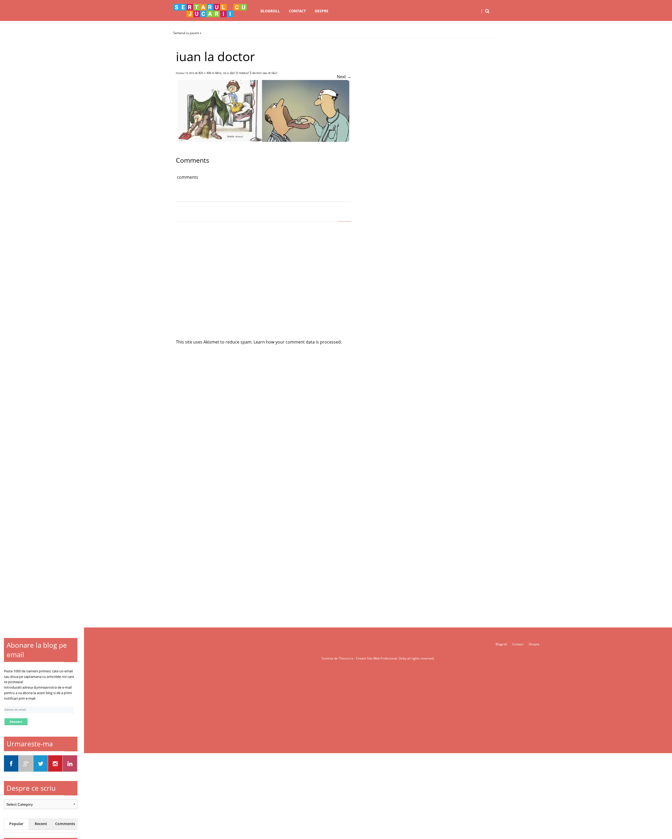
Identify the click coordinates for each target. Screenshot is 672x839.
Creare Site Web (368, 658)
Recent (41, 823)
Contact (297, 10)
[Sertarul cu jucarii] (210, 10)
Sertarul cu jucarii (186, 33)
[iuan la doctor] (263, 143)
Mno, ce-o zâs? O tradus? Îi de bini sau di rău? (246, 73)
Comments (65, 823)
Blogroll (270, 10)
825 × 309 (204, 73)
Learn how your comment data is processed (297, 342)
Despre (321, 10)
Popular (16, 823)
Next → (344, 77)
